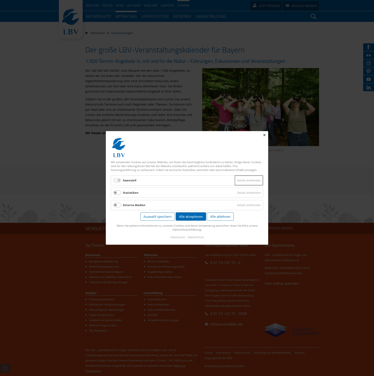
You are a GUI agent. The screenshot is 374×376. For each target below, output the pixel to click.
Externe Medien (134, 205)
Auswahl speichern (157, 217)
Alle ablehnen (220, 217)
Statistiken (131, 193)
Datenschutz (196, 237)
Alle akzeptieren (191, 217)
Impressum (177, 237)
